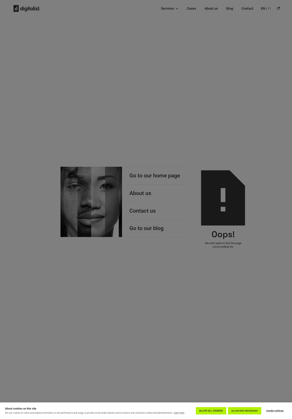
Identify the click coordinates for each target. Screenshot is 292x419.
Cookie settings (275, 410)
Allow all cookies (211, 410)
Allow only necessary (244, 411)
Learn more (179, 413)
